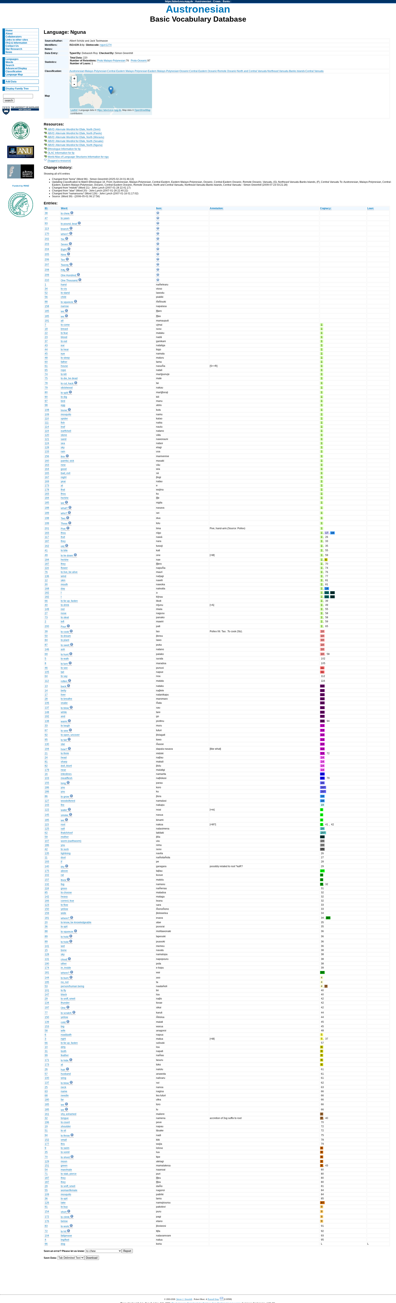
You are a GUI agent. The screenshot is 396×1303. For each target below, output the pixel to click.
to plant (65, 640)
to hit (63, 1231)
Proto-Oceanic (139, 60)
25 (46, 1087)
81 (46, 761)
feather (65, 1055)
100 (47, 1078)
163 (47, 464)
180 (47, 1099)
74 (46, 374)
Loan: (370, 208)
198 (47, 518)
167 (47, 477)
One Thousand (69, 280)
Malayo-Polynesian (96, 71)
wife (63, 1030)
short (63, 1211)
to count (65, 1122)
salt (63, 828)
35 (46, 1152)
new (63, 464)
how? (64, 749)
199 (47, 523)
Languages (12, 59)
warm (64, 721)
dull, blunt (66, 765)
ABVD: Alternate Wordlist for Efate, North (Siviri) (74, 129)
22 (46, 333)
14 (46, 690)
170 (47, 233)
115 (47, 824)
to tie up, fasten (69, 600)
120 (47, 435)
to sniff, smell (68, 998)
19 (46, 1126)
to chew (65, 213)
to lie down (67, 555)
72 (46, 1231)
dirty (63, 1047)
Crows (217, 1)
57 (46, 1073)
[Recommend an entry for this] (157, 213)
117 (47, 537)
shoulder (66, 1126)
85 (46, 892)
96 (46, 1243)
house (64, 366)
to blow (65, 708)
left (62, 621)
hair (63, 1069)
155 (47, 782)
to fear (64, 333)
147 (47, 994)
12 (46, 580)
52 (46, 292)
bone (64, 950)
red (63, 609)
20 (46, 922)
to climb (65, 1217)
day (63, 588)
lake (63, 1202)
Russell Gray (213, 1299)
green (64, 1165)
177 (47, 1143)
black (64, 994)
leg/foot (65, 1239)
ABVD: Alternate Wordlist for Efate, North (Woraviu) (76, 137)
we (62, 311)
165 (47, 473)
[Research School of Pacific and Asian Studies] (20, 153)
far (62, 1099)
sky (63, 447)
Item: (159, 208)
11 (46, 857)
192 (47, 716)
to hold (64, 936)
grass (64, 888)
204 (47, 249)
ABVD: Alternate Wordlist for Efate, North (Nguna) (75, 145)
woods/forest (68, 800)
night (63, 477)
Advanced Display (16, 68)
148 (47, 712)
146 (47, 649)
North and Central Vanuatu (252, 71)
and (63, 716)
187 (47, 541)
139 (47, 1021)
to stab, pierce (69, 1173)
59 (46, 836)
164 (47, 469)
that (63, 489)
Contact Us (12, 46)
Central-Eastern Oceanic (203, 71)
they (63, 541)
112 (47, 680)
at (62, 485)
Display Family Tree (17, 88)
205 (47, 254)
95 (46, 739)
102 (47, 875)
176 (47, 1221)
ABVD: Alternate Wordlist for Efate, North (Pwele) (75, 133)
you (63, 787)
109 (47, 414)
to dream (66, 635)
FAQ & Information (16, 42)
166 (47, 900)
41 (46, 550)
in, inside (66, 967)
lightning (66, 853)
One (63, 1007)
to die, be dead (69, 378)
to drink (65, 605)
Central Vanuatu (314, 71)
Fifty (63, 270)
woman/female (69, 1190)
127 (47, 800)
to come (65, 324)
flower (64, 567)
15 (46, 950)
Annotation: (216, 208)
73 (46, 617)
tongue (65, 1118)
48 (46, 357)
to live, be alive (69, 572)
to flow (64, 904)
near (63, 769)
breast (64, 328)
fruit (63, 537)
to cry (64, 288)
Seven (64, 244)
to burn (65, 978)
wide (63, 913)
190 (47, 963)
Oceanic (184, 71)
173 (47, 485)
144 (47, 977)
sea (63, 443)
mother (65, 836)
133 (47, 451)
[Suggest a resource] (59, 160)
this (63, 1143)
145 (47, 814)
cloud (64, 959)
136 (47, 576)
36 (46, 926)
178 (47, 489)
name (64, 1091)
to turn (64, 663)
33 (46, 725)
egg (63, 405)
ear (63, 345)
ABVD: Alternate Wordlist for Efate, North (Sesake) (75, 141)
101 (47, 990)
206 (47, 259)
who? (64, 513)
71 (46, 1173)
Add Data (11, 81)
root (63, 824)
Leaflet (74, 109)
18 (46, 328)
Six (62, 239)
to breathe (66, 698)
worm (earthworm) (71, 841)
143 (47, 804)
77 (46, 1012)
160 (47, 460)
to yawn (65, 218)
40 (46, 605)
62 (46, 832)
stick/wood (67, 387)
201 (47, 528)
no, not (64, 982)
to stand (65, 292)
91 (46, 1206)
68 (46, 1095)
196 (47, 1122)
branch (65, 229)
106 (47, 702)
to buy (64, 1206)
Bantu (226, 1)
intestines (66, 774)
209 (47, 274)
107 (47, 841)
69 (46, 654)
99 (46, 1055)
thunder (65, 1002)
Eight (64, 249)
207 (47, 264)
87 (46, 644)
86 (46, 796)
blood (64, 337)
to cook (65, 631)
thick (63, 880)
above (64, 870)
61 (46, 366)
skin (63, 580)
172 (47, 1216)
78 (46, 383)
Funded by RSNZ (20, 186)
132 (47, 884)
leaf (63, 426)
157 (47, 879)
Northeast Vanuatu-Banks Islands (286, 71)
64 (46, 676)
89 (46, 936)
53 (46, 986)
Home (9, 30)
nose (63, 613)
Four (63, 626)
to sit (63, 1130)
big (62, 1026)
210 (47, 280)
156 (47, 456)
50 (46, 635)
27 (46, 613)
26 (46, 1069)
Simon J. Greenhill (184, 1299)
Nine (63, 254)
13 (46, 686)
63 (46, 1091)
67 (46, 730)
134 (47, 1002)
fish (63, 422)
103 (47, 778)
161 (47, 1114)
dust (63, 857)
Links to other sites (17, 39)
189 (47, 512)
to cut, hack (67, 383)
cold (63, 1022)
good (64, 469)
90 (46, 396)
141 (47, 946)
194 (47, 748)
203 (47, 244)
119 (47, 430)
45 (46, 353)
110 (47, 418)
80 (46, 392)
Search (10, 65)
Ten (63, 259)
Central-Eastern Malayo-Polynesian (127, 71)
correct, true (67, 900)
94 (46, 1135)
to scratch (66, 1013)
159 (47, 913)
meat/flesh (66, 778)
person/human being (72, 986)
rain (63, 451)
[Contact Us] (222, 1299)
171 (47, 1060)
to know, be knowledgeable (76, 922)
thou (63, 493)
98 (46, 405)
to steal (65, 617)
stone (64, 435)
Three (64, 523)
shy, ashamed (68, 1114)
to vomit (65, 1152)
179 (47, 769)
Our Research (14, 49)
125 (47, 828)
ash (63, 649)
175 (47, 870)
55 (46, 1190)
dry (62, 866)
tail (62, 672)
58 (46, 1030)
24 (46, 757)
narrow (65, 306)
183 (47, 493)
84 (46, 640)
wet (63, 946)
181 (47, 917)
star (63, 744)
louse (64, 410)
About (9, 33)
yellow (64, 909)
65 (46, 370)
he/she (64, 497)
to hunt (64, 654)
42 (46, 849)
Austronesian (203, 1)
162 (47, 545)
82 (46, 765)
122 (47, 809)
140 (47, 866)
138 (47, 721)
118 (47, 888)
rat (62, 875)
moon (64, 1161)
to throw (65, 1135)
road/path (66, 1034)
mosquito (66, 414)
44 (46, 349)
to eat (64, 341)
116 (47, 567)
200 (47, 626)
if (61, 861)
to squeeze (67, 302)
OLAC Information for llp (61, 152)
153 (47, 1026)
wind (63, 576)
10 (46, 1047)
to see (64, 667)
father (64, 361)
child (63, 297)
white (64, 712)
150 (47, 909)
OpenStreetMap (142, 109)
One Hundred (68, 275)
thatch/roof (67, 832)
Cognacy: (325, 208)
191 (47, 320)
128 (47, 447)
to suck (65, 849)
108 (47, 409)
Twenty (65, 265)
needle (65, 1095)
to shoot (65, 1157)
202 (47, 238)
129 (47, 1161)
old (62, 546)
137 (47, 707)
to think (65, 753)
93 (46, 223)
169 (47, 481)
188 (47, 507)
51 (46, 1130)
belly (63, 690)
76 (46, 572)
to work (65, 1226)
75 (46, 378)
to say (64, 676)
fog (62, 884)
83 (46, 1225)
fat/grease (66, 1235)
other (64, 963)
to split (64, 392)
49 (46, 555)
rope (63, 370)
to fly (63, 990)
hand (64, 284)
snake (64, 702)
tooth (63, 1051)
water (64, 810)
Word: (64, 208)
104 (47, 1235)
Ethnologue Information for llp (64, 149)
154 (47, 1211)
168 (47, 588)
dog (63, 1243)
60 (46, 361)
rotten (64, 681)
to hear (65, 349)
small (64, 1139)
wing (63, 1078)
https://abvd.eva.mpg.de (179, 1)
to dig (64, 396)
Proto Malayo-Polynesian (111, 60)
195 (47, 982)
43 (46, 345)
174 (47, 967)
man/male (66, 1169)
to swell (65, 645)
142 (47, 896)
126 (47, 1202)
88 (46, 301)
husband (66, 1073)
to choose (66, 892)
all (62, 320)
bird (63, 401)
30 (46, 584)
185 (47, 311)
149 (47, 609)
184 (47, 497)
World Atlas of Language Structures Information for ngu (78, 156)
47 (46, 218)
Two (63, 518)
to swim (65, 1148)
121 (47, 439)
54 (46, 1169)
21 (46, 753)
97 (46, 401)
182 (47, 592)
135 (47, 853)
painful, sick (67, 460)
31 (46, 1051)
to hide (64, 1060)
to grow (65, 796)
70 (46, 1156)
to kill (64, 374)
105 (47, 672)
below (64, 1221)
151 (47, 1165)
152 (47, 1139)
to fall (64, 740)
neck (63, 1087)
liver (63, 694)
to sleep (65, 357)
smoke (64, 815)
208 (47, 269)
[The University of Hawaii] (20, 132)
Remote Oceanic (227, 71)
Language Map (14, 74)
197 (47, 1007)
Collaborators (14, 36)
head (64, 757)
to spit (64, 926)
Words (9, 62)
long (63, 783)
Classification (14, 71)
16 (46, 774)
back (63, 686)
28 (46, 698)
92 (46, 734)
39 (46, 631)
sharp (64, 761)
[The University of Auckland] (20, 112)
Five (63, 528)
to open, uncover (70, 734)
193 (47, 861)
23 (46, 337)
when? (64, 234)
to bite (64, 550)
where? (65, 918)
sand (63, 439)
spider (64, 418)
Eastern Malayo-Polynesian (163, 71)
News (9, 52)
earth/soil (66, 430)
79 (46, 387)
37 (46, 341)
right (63, 1038)
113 (47, 228)
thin (63, 456)
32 (46, 1118)
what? (64, 508)
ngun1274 (106, 44)
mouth (64, 584)
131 (47, 959)
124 (47, 443)
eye (63, 353)
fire (62, 804)
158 (47, 306)
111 (47, 422)
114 (47, 426)
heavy (64, 896)
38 (46, 213)
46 (46, 667)
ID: (46, 208)
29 (46, 998)
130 (47, 744)
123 (47, 904)
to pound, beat (69, 223)
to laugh (65, 725)
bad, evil (65, 473)
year (63, 481)
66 (46, 600)
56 (46, 297)
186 (47, 787)
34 (46, 288)
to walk (65, 658)
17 (46, 694)
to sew (64, 730)
